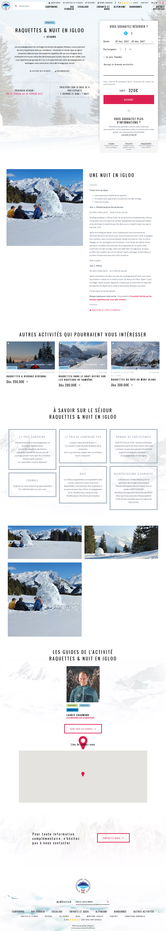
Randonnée (136, 6)
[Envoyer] (107, 901)
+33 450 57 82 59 (129, 135)
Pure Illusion (90, 928)
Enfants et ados (103, 8)
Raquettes (50, 23)
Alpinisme (120, 6)
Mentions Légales (95, 916)
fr (152, 3)
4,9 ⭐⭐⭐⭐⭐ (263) (128, 3)
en (156, 3)
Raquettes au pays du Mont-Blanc (133, 379)
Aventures (56, 3)
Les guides (64, 916)
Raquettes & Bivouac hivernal (26, 376)
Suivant (129, 99)
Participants (109, 49)
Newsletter (64, 902)
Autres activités (159, 8)
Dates (106, 41)
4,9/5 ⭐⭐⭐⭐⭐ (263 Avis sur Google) (83, 920)
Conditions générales (135, 916)
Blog (78, 916)
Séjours (91, 3)
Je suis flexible (113, 57)
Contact (145, 3)
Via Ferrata (69, 8)
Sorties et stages (74, 3)
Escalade (83, 6)
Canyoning (51, 6)
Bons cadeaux (106, 3)
